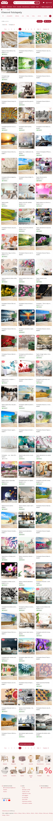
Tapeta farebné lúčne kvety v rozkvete (28, 278)
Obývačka (13, 775)
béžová (17, 16)
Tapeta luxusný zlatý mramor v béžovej (28, 632)
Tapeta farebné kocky (41, 278)
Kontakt (5, 789)
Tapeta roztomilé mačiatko (25, 202)
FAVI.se (41, 813)
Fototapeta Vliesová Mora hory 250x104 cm (12, 152)
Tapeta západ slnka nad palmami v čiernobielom (13, 404)
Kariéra (5, 791)
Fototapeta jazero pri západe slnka (27, 480)
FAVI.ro (24, 813)
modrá (45, 16)
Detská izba (30, 776)
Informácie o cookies (27, 803)
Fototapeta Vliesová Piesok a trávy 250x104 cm (30, 50)
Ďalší (38, 29)
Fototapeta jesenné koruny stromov (10, 126)
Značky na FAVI (25, 791)
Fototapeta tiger (5, 76)
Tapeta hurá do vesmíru (7, 505)
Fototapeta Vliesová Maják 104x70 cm (28, 177)
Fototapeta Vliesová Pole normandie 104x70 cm (13, 632)
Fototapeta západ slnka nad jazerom (28, 657)
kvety (33, 16)
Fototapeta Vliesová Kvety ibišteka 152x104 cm (13, 101)
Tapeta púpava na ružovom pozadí (44, 202)
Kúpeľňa (38, 6)
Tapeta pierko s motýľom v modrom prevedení (13, 379)
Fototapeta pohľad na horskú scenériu (28, 607)
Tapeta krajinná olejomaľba (8, 480)
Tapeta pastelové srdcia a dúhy (9, 278)
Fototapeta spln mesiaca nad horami (10, 657)
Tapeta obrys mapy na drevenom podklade (12, 253)
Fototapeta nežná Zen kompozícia (44, 632)
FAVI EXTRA (24, 799)
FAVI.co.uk (45, 813)
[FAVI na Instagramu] (6, 800)
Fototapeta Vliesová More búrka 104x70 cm (12, 328)
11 (34, 29)
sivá (23, 16)
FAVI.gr (4, 815)
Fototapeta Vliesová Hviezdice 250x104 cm (12, 531)
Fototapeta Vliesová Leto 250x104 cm (11, 682)
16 (50, 285)
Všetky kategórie (45, 6)
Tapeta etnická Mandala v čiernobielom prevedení (31, 708)
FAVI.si (7, 815)
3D (3, 16)
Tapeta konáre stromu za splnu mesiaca (28, 455)
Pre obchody (25, 797)
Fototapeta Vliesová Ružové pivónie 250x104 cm (30, 303)
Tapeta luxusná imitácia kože (43, 607)
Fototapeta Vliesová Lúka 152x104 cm (28, 253)
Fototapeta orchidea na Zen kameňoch (11, 581)
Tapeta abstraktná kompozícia (43, 227)
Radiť (40, 21)
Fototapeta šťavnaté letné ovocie (10, 708)
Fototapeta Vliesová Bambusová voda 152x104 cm (31, 76)
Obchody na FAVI (26, 789)
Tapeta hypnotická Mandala (42, 682)
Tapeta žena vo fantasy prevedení (10, 556)
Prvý (5, 29)
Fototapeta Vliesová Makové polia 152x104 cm (30, 379)
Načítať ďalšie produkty (26, 744)
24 (15, 437)
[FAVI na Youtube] (9, 800)
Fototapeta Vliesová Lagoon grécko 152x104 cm (13, 430)
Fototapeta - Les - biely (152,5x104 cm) (11, 455)
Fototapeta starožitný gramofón (26, 101)
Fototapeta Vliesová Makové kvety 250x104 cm (13, 354)
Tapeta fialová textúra (41, 177)
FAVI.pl (20, 813)
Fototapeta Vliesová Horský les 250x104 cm (29, 430)
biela (28, 16)
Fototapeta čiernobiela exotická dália (11, 607)
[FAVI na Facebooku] (4, 800)
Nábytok (4, 6)
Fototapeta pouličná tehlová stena (27, 354)
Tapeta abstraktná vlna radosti (43, 455)
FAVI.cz (16, 813)
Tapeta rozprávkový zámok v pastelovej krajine (30, 556)
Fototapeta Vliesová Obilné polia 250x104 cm (12, 733)
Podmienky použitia (26, 801)
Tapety (8, 9)
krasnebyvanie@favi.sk (10, 787)
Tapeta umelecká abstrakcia (26, 581)
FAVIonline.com (5, 810)
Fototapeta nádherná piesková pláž (27, 404)
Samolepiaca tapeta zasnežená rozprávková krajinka (31, 733)
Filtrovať (48, 21)
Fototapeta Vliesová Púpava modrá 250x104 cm (30, 682)
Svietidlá (19, 6)
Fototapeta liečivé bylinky (25, 126)
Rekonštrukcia (25, 6)
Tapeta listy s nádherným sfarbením (27, 152)
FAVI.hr (33, 813)
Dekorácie (9, 6)
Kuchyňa (33, 6)
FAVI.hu (28, 813)
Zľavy (48, 775)
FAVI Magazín (25, 795)
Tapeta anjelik (5, 202)
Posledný (45, 29)
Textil (14, 6)
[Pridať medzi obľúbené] (33, 33)
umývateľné (9, 16)
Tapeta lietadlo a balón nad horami (27, 505)
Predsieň (39, 775)
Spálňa (22, 775)
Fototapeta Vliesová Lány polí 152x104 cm (12, 227)
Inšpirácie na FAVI (26, 793)
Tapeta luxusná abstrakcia (25, 531)
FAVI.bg (51, 813)
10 (31, 29)
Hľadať (36, 2)
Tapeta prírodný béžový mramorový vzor (11, 50)
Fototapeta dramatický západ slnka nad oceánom (31, 328)
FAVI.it (36, 813)
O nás (23, 787)
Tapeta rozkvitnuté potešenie (26, 227)
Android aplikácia (47, 787)
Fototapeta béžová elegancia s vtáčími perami (13, 177)
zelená (39, 16)
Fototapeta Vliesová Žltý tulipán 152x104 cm (12, 303)
